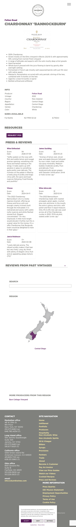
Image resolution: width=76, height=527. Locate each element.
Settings (50, 521)
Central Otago (40, 348)
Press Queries (49, 487)
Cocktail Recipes (46, 476)
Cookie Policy (33, 524)
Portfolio (43, 426)
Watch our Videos (47, 473)
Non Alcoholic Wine (48, 435)
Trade (41, 458)
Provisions (43, 450)
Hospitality (44, 433)
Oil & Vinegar (45, 441)
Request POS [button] (14, 135)
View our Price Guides (49, 470)
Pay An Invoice (46, 467)
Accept (26, 521)
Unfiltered (43, 423)
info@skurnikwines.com (16, 481)
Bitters (42, 444)
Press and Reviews (47, 480)
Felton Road (11, 20)
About (42, 461)
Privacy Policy (41, 524)
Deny (38, 521)
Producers (43, 429)
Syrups (42, 447)
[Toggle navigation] (69, 4)
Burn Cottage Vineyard (18, 399)
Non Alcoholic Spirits (49, 438)
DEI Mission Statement (53, 490)
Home (41, 420)
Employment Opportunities (55, 493)
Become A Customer (48, 464)
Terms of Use (49, 499)
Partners (43, 455)
